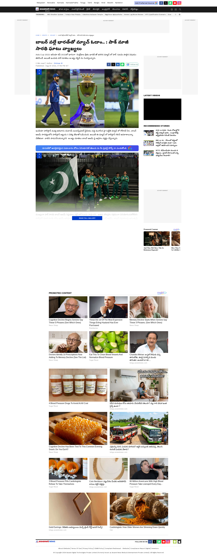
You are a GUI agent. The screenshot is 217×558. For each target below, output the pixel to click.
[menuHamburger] (176, 9)
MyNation (119, 3)
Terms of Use (76, 548)
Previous (176, 14)
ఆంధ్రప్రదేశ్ (106, 9)
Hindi (103, 3)
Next (179, 14)
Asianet (45, 541)
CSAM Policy (98, 548)
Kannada (60, 3)
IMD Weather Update (55, 14)
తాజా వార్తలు (64, 9)
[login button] (172, 9)
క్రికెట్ (88, 9)
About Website (64, 548)
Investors (155, 548)
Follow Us (134, 64)
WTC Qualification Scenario (155, 14)
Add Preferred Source (144, 3)
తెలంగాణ (116, 9)
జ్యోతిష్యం (134, 9)
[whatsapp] (170, 3)
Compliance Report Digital (140, 548)
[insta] (179, 3)
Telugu (83, 3)
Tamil (90, 3)
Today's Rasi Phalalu (72, 14)
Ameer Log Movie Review (133, 14)
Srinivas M (58, 63)
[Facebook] (161, 3)
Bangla (96, 3)
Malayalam (41, 3)
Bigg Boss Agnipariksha (113, 14)
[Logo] (46, 9)
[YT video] (175, 3)
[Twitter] (166, 3)
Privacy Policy (88, 548)
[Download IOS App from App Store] (179, 542)
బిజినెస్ (125, 9)
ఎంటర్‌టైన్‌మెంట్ (77, 9)
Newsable (51, 3)
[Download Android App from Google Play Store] (175, 542)
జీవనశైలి (96, 9)
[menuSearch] (180, 9)
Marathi (110, 3)
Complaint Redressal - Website (117, 548)
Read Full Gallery (87, 218)
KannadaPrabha (72, 3)
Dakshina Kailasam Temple (93, 14)
